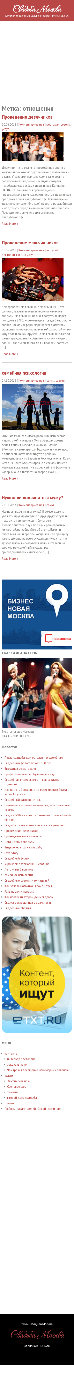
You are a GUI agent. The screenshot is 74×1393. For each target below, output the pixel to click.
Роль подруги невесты (19, 891)
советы (65, 124)
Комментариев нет (31, 124)
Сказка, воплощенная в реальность (28, 902)
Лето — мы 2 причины (19, 869)
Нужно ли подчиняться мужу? (32, 497)
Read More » (10, 224)
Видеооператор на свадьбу (23, 847)
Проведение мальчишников (30, 243)
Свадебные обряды (18, 908)
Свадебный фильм (17, 858)
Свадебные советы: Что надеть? (27, 880)
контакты (11, 1053)
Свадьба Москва (37, 9)
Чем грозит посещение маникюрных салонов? (38, 1070)
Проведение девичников (27, 117)
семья (50, 380)
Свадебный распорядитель (23, 800)
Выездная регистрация (20, 769)
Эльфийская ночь (18, 1081)
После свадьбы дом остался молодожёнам (34, 757)
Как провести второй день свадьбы (29, 897)
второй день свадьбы (22, 1098)
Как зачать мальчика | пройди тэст (28, 886)
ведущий (52, 250)
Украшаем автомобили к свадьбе (27, 864)
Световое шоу (16, 1087)
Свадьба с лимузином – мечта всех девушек (35, 825)
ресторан (52, 124)
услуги (6, 129)
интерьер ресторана (21, 1059)
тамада (12, 1092)
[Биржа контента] (37, 1032)
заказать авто (17, 1064)
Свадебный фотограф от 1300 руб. (28, 763)
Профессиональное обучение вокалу (29, 774)
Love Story (11, 853)
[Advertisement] (37, 58)
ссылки (9, 1103)
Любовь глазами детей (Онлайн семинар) (33, 1109)
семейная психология (24, 373)
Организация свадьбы (19, 842)
